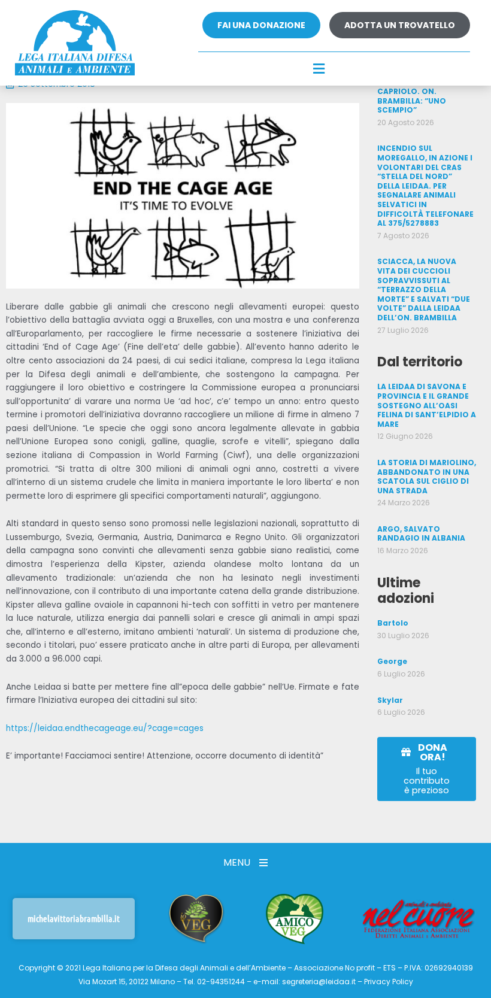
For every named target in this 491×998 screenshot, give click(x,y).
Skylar (390, 700)
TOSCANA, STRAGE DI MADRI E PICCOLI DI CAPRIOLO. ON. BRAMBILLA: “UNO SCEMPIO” (419, 91)
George (392, 661)
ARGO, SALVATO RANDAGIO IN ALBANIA (421, 534)
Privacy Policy (388, 981)
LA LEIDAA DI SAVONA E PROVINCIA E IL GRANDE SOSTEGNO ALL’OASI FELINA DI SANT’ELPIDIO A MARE (426, 405)
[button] (319, 69)
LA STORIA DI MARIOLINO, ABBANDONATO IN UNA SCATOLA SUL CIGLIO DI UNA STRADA (426, 476)
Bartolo (392, 623)
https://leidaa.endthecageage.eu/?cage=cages (105, 728)
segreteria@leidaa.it (319, 981)
